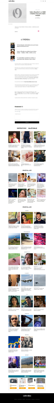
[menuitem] (43, 1)
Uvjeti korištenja (19, 399)
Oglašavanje (33, 399)
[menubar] (43, 1)
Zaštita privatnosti (28, 399)
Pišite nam (15, 399)
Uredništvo (23, 399)
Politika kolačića (37, 399)
